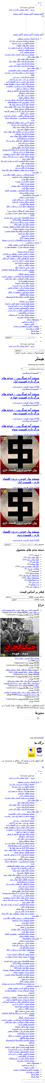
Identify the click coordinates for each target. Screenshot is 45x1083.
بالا (43, 767)
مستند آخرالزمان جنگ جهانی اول (21, 61)
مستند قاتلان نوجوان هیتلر (24, 109)
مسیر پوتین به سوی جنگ (24, 267)
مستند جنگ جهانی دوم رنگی (23, 127)
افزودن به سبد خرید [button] (20, 387)
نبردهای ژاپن (34, 587)
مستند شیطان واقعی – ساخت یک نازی (19, 116)
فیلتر (13, 600)
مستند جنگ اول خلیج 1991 (24, 224)
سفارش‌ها (35, 331)
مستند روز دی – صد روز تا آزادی (21, 79)
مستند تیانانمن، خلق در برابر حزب (21, 310)
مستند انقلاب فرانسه (26, 50)
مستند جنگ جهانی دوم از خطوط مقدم (19, 84)
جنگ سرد (35, 172)
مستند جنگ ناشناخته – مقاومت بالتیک (19, 190)
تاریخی (36, 555)
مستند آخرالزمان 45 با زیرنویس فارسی (19, 111)
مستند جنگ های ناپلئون (25, 45)
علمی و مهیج (29, 324)
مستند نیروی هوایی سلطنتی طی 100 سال (17, 170)
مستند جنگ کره (28, 188)
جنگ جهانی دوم (33, 68)
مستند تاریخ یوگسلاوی (25, 290)
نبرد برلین (35, 582)
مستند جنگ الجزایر (27, 204)
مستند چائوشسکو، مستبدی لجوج (21, 308)
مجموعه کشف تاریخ (26, 281)
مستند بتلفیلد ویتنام (26, 193)
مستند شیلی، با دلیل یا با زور (23, 261)
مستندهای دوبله (33, 319)
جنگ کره (35, 562)
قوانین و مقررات (32, 329)
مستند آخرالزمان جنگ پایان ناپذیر (21, 66)
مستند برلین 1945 (27, 113)
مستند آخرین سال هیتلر (25, 166)
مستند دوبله (34, 573)
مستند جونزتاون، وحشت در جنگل (21, 292)
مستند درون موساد (26, 301)
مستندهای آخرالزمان (31, 575)
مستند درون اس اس (26, 143)
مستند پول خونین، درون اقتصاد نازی (20, 82)
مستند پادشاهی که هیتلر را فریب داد (20, 141)
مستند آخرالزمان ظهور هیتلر (23, 147)
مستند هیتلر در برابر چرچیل (23, 152)
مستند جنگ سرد (28, 179)
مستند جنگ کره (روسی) (24, 181)
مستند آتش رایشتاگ (26, 93)
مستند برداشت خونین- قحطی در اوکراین (18, 254)
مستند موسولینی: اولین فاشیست (21, 70)
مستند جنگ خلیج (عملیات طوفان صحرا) (18, 227)
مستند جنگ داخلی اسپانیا (24, 283)
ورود (32, 10)
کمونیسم (35, 571)
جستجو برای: (39, 544)
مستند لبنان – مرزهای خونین (23, 200)
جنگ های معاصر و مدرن (29, 566)
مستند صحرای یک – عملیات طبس (21, 288)
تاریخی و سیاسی (32, 242)
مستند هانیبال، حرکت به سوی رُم (21, 48)
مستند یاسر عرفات (26, 197)
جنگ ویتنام (35, 564)
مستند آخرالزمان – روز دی (23, 77)
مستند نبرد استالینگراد (25, 138)
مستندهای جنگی (32, 578)
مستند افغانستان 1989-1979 (23, 220)
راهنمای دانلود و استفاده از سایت (26, 326)
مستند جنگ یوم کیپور (26, 233)
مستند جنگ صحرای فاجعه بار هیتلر (20, 91)
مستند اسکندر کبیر (27, 52)
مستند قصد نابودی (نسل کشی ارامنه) (19, 304)
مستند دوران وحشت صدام (23, 229)
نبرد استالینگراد (33, 580)
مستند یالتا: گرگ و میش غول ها (22, 104)
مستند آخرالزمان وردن (25, 64)
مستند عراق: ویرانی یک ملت (23, 202)
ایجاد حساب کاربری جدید (18, 10)
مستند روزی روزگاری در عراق (22, 222)
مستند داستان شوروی (25, 317)
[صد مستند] (28, 14)
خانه (42, 353)
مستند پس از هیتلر (27, 184)
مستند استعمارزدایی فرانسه (23, 177)
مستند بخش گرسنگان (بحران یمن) (20, 211)
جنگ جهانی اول (33, 57)
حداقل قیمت (39, 597)
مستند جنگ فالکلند (27, 295)
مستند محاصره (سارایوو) (24, 263)
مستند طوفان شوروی (25, 129)
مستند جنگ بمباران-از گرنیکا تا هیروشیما (18, 150)
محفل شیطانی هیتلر (26, 98)
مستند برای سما (28, 236)
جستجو (7, 544)
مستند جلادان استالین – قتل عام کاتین (19, 279)
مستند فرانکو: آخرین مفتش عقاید (21, 245)
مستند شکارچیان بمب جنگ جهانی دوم (19, 107)
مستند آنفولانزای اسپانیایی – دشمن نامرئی (17, 276)
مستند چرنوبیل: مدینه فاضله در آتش (20, 256)
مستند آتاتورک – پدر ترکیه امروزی (21, 306)
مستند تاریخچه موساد (26, 252)
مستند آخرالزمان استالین (24, 134)
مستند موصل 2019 (27, 238)
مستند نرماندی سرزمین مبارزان (21, 41)
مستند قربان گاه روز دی (24, 168)
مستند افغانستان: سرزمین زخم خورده (19, 218)
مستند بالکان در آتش (26, 265)
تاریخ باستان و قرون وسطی (28, 39)
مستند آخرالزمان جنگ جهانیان (22, 186)
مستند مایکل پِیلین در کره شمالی (21, 315)
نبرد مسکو (35, 584)
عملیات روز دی (33, 569)
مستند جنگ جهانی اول (25, 59)
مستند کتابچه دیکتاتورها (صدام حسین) (19, 231)
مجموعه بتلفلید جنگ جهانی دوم (22, 136)
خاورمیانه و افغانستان (30, 195)
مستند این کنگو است (26, 313)
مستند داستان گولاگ (26, 274)
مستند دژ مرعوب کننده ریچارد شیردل (19, 54)
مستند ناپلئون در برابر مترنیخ (23, 43)
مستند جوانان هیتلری (26, 145)
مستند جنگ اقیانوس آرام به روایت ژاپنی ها (17, 161)
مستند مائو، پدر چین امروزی (23, 285)
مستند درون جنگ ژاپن (25, 95)
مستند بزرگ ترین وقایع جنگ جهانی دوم (19, 132)
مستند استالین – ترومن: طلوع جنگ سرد (18, 175)
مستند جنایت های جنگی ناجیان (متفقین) (18, 154)
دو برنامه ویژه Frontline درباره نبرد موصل (18, 240)
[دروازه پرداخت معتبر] (31, 756)
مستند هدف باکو (28, 163)
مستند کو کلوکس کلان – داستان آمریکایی (18, 258)
